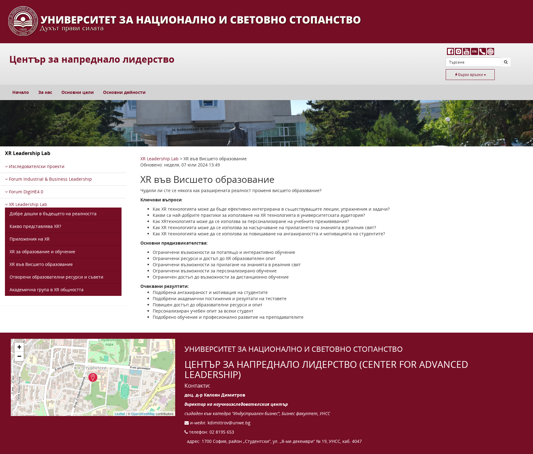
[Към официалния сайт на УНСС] (266, 21)
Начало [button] (20, 92)
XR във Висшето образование (41, 264)
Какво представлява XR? (35, 226)
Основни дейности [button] (124, 92)
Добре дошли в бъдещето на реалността (53, 213)
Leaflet (120, 413)
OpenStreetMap (143, 413)
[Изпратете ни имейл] (490, 51)
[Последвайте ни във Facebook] (451, 51)
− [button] (19, 356)
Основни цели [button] (77, 92)
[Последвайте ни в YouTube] (467, 51)
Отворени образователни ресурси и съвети (56, 277)
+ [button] (19, 347)
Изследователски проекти (36, 166)
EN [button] (474, 51)
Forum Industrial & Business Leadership (50, 179)
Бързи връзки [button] (470, 74)
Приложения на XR (30, 239)
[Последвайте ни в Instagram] (459, 51)
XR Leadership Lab (27, 204)
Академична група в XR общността (47, 289)
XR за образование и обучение (42, 251)
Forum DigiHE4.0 (25, 192)
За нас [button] (45, 92)
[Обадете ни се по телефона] (482, 51)
